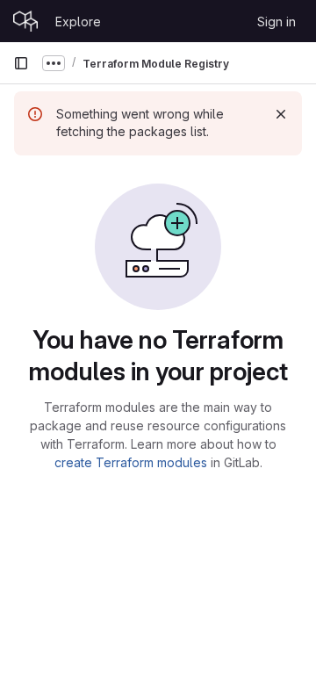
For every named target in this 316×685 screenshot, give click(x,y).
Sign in (276, 21)
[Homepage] (25, 21)
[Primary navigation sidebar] (21, 63)
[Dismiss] (280, 114)
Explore (78, 21)
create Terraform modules (130, 462)
